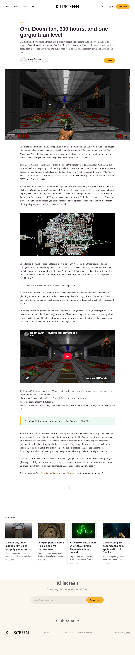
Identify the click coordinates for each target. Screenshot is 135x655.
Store (16, 7)
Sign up (45, 633)
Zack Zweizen (35, 59)
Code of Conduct (67, 633)
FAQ (54, 633)
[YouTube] (72, 620)
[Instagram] (78, 620)
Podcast (25, 7)
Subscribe (123, 7)
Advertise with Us (85, 633)
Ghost (127, 633)
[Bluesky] (67, 620)
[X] (57, 620)
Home (7, 7)
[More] (33, 6)
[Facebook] (62, 620)
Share (109, 60)
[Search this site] (102, 6)
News (22, 23)
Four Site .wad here (49, 473)
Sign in (110, 7)
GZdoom (70, 473)
